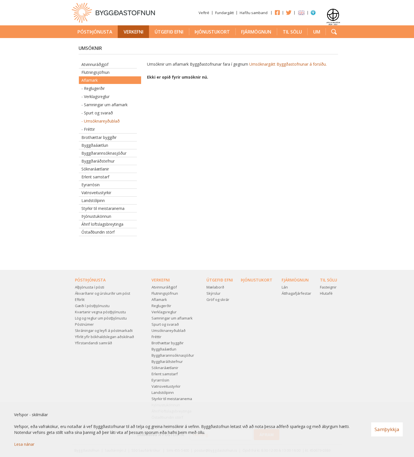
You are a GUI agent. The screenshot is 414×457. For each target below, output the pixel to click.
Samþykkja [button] (387, 429)
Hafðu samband (254, 12)
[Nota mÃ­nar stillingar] (313, 13)
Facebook (277, 12)
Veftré (204, 12)
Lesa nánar (24, 444)
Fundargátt (224, 12)
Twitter (288, 12)
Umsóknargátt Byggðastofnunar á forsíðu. (288, 64)
